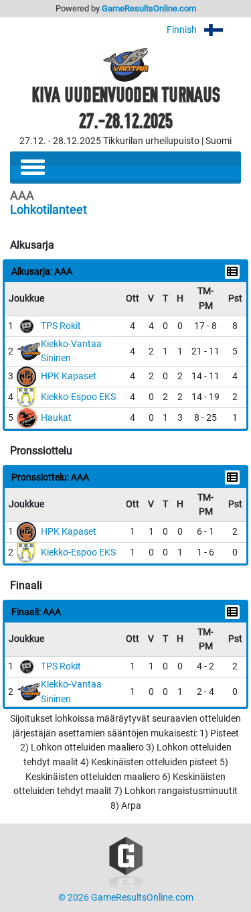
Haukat (56, 418)
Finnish (183, 30)
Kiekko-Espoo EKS (78, 397)
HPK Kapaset (68, 376)
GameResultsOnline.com (149, 8)
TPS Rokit (61, 326)
